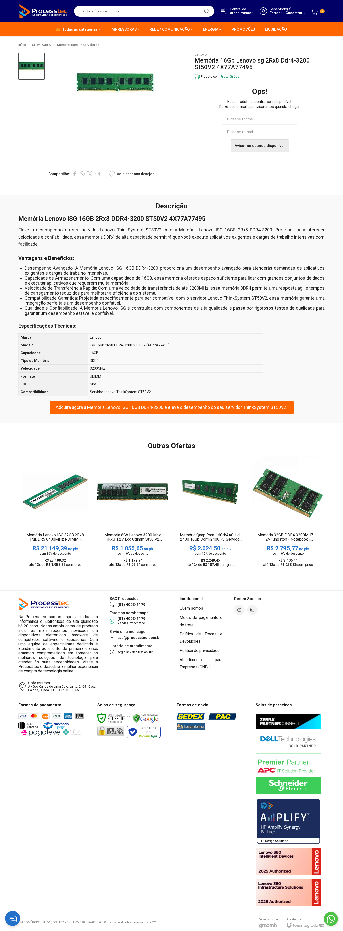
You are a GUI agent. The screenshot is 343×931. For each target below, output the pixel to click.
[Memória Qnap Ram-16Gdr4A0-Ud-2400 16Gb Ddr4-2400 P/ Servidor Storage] (210, 512)
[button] (31, 66)
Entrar (275, 13)
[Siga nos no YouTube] (239, 610)
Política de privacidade (200, 650)
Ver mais (55, 530)
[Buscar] (206, 11)
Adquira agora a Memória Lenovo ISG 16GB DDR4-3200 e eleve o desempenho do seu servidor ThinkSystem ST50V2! (172, 407)
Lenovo (201, 54)
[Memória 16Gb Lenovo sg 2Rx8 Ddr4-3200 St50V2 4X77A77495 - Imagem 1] (31, 66)
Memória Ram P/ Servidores (78, 45)
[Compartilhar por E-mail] (97, 173)
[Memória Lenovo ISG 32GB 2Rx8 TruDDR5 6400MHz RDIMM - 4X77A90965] (55, 512)
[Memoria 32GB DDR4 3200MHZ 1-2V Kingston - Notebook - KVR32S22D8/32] (287, 512)
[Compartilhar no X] (89, 173)
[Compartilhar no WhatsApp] (82, 173)
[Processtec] (43, 11)
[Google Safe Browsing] (145, 717)
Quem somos (191, 608)
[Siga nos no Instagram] (252, 610)
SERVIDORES (41, 45)
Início (22, 45)
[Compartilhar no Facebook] (74, 173)
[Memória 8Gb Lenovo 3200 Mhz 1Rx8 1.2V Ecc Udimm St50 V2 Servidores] (132, 512)
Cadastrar (294, 13)
